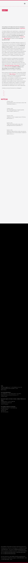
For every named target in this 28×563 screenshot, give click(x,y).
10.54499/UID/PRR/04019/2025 (9, 552)
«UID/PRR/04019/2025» (22, 550)
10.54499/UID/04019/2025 (18, 549)
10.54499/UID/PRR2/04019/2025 (9, 553)
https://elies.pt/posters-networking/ (12, 65)
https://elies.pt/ (7, 38)
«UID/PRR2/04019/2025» (21, 552)
